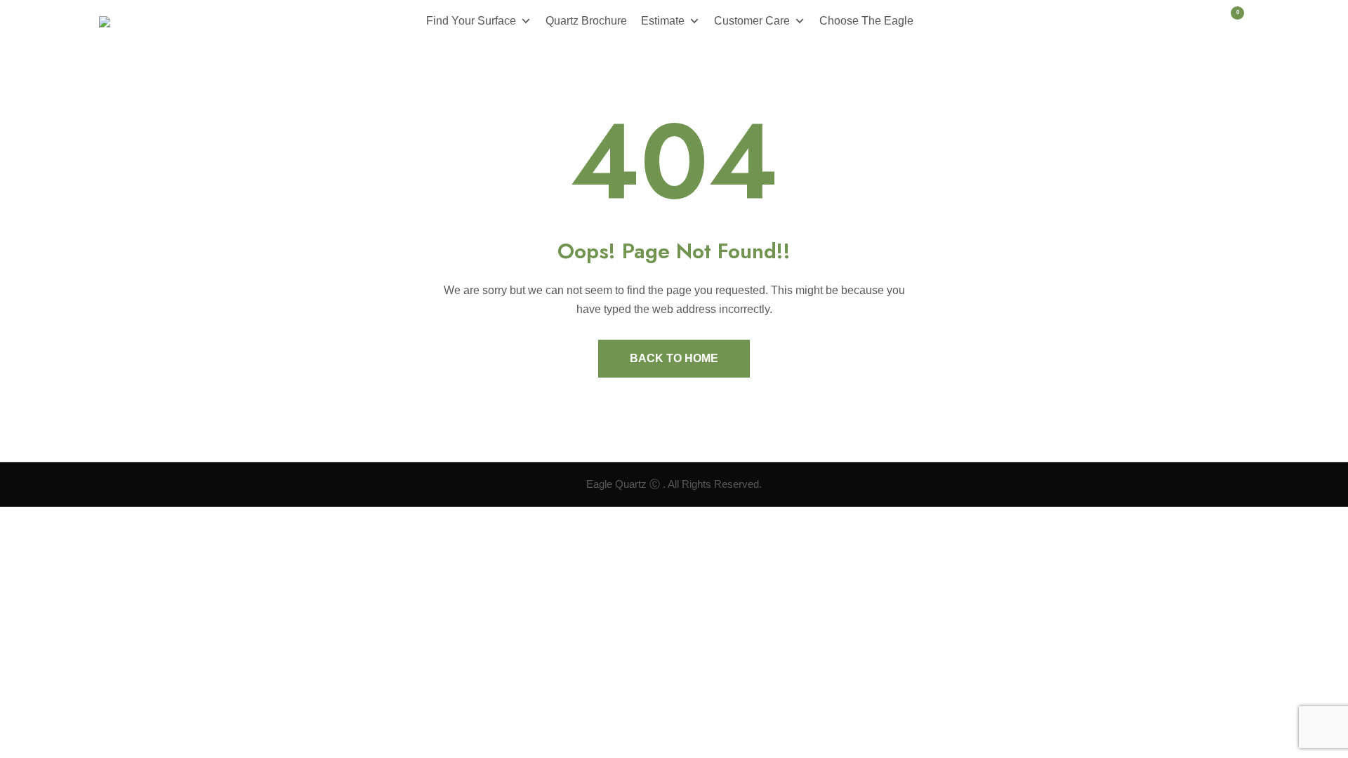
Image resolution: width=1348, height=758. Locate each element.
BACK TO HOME (674, 358)
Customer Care (752, 21)
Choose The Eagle (866, 21)
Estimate (663, 21)
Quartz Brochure (586, 21)
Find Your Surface (471, 21)
